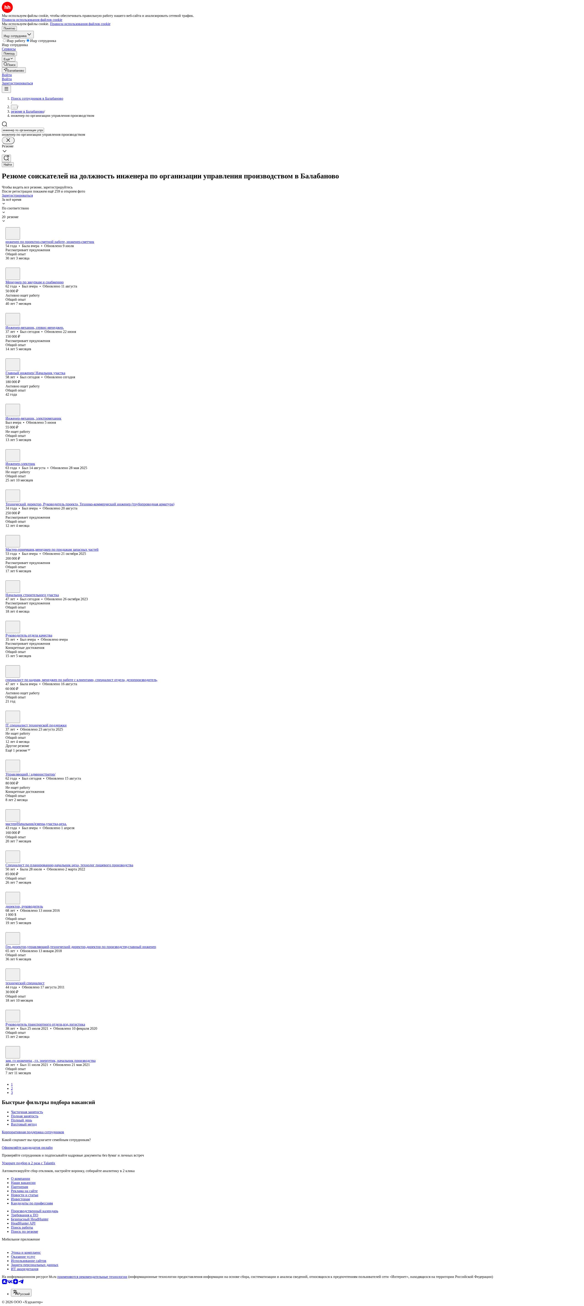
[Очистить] (8, 140)
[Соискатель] (12, 975)
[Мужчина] (12, 274)
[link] (9, 64)
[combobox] (23, 130)
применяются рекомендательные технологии (92, 1277)
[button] (7, 75)
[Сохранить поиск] (6, 158)
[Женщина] (12, 233)
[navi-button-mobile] (6, 89)
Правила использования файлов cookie (80, 24)
